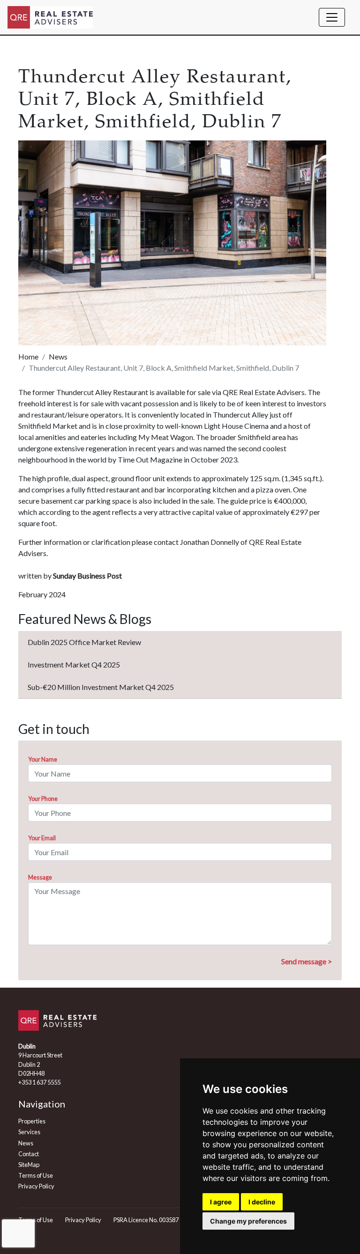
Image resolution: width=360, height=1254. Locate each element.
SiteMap (28, 1164)
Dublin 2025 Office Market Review (84, 642)
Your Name (42, 759)
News (58, 356)
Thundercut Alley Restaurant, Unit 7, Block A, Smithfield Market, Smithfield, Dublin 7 (164, 367)
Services (29, 1132)
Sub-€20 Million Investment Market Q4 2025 (101, 686)
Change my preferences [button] (248, 1221)
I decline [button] (261, 1202)
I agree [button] (221, 1202)
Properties (31, 1121)
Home (28, 356)
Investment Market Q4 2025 (74, 664)
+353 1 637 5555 (39, 1082)
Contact (28, 1154)
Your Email (42, 838)
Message (40, 877)
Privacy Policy (36, 1186)
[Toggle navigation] (332, 17)
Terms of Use (35, 1175)
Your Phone (43, 798)
